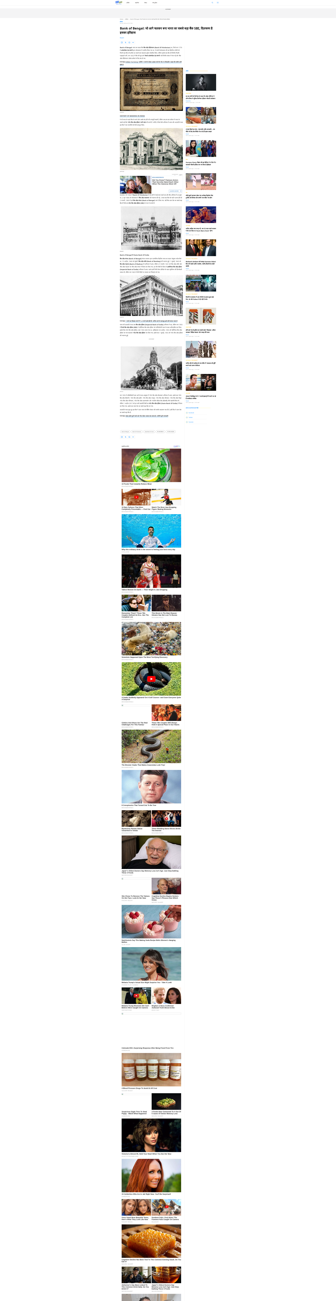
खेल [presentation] (187, 192)
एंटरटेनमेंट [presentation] (188, 225)
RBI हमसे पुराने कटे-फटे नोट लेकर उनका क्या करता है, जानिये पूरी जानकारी (146, 416)
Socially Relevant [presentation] (192, 126)
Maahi (122, 38)
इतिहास (126, 19)
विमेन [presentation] (187, 159)
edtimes (121, 391)
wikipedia (122, 112)
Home (121, 19)
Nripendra (188, 101)
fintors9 (121, 251)
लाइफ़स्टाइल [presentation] (188, 93)
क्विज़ (145, 2)
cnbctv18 (122, 317)
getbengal (122, 171)
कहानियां (137, 2)
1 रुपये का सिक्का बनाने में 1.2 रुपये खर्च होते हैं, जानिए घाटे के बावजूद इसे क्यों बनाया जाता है (151, 321)
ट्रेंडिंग (128, 2)
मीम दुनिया (155, 2)
